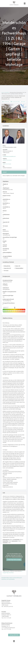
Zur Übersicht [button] (6, 101)
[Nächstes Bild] (25, 113)
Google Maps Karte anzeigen (14, 559)
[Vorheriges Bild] (3, 113)
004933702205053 (7, 160)
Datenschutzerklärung (17, 556)
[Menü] (25, 3)
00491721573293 (7, 164)
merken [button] (24, 101)
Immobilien (7, 92)
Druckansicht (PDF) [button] (16, 101)
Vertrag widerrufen (14, 635)
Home (2, 92)
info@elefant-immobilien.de (9, 156)
